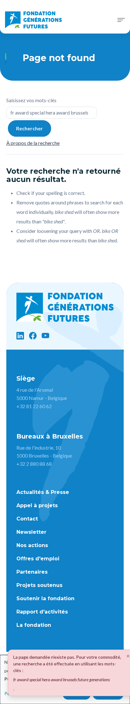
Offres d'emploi (37, 559)
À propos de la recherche (33, 143)
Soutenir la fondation (45, 598)
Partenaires (32, 572)
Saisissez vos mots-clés (31, 100)
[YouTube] (45, 336)
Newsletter (31, 532)
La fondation (33, 625)
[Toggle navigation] (121, 20)
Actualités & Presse (42, 492)
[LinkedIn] (20, 336)
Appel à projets (37, 505)
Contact (27, 519)
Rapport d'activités (42, 612)
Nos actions (32, 545)
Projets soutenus (39, 585)
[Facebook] (33, 336)
